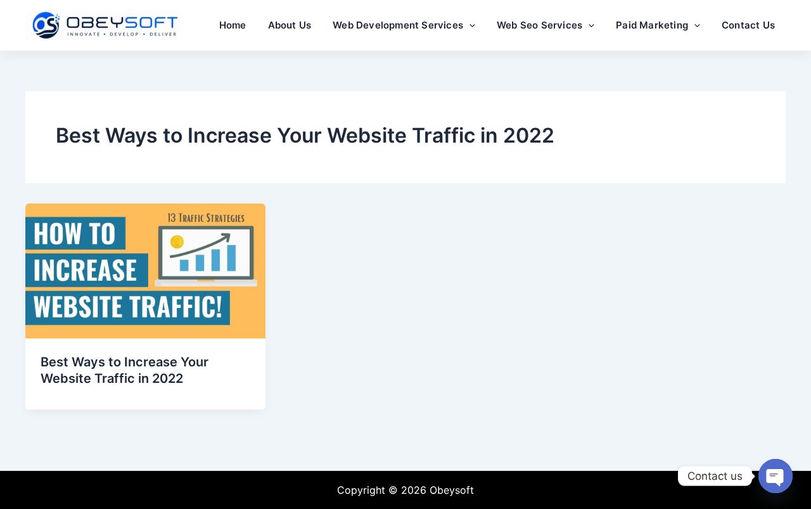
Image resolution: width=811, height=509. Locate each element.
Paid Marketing (652, 25)
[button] (469, 25)
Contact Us (748, 25)
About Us (290, 25)
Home (232, 25)
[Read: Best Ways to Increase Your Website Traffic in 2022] (145, 270)
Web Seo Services (539, 25)
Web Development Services (398, 25)
